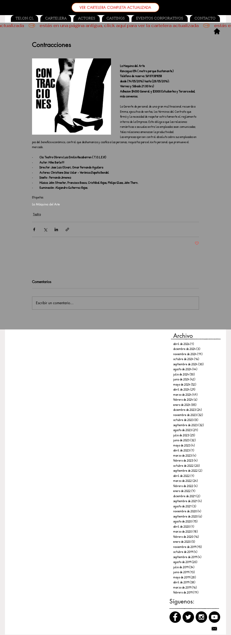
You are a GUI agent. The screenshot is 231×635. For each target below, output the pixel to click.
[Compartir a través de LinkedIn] (56, 229)
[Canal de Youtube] (214, 617)
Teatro (37, 214)
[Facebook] (175, 617)
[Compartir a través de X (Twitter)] (45, 229)
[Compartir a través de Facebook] (34, 229)
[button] (115, 18)
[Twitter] (188, 617)
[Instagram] (201, 617)
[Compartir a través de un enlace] (67, 229)
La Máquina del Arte (46, 204)
